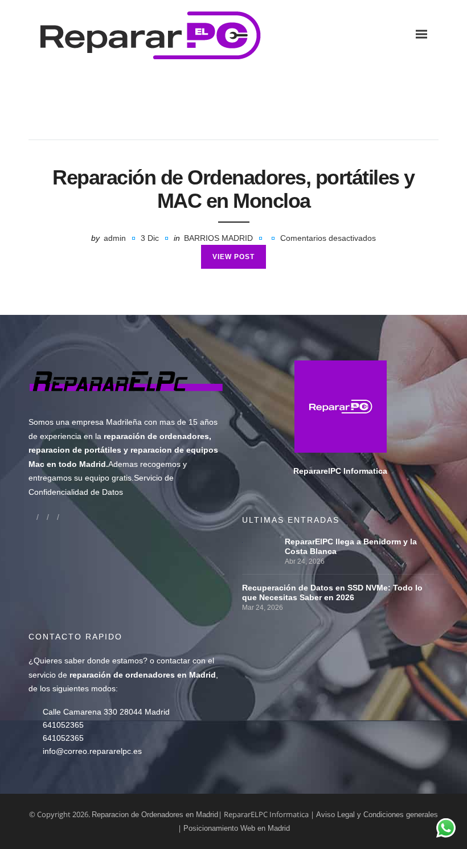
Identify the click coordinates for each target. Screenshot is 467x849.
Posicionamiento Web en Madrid (236, 828)
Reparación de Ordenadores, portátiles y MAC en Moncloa (233, 189)
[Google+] (43, 517)
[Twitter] (53, 517)
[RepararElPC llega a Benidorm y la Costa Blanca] (260, 541)
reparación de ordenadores (156, 436)
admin (115, 238)
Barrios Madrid (218, 238)
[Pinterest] (63, 517)
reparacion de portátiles (74, 449)
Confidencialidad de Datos (75, 492)
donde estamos (115, 660)
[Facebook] (32, 517)
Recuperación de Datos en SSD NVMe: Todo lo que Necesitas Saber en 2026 (332, 592)
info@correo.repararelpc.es (92, 751)
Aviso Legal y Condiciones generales (377, 814)
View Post (233, 257)
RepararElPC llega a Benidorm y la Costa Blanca (351, 546)
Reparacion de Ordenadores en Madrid (155, 814)
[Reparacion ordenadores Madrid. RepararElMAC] (108, 34)
